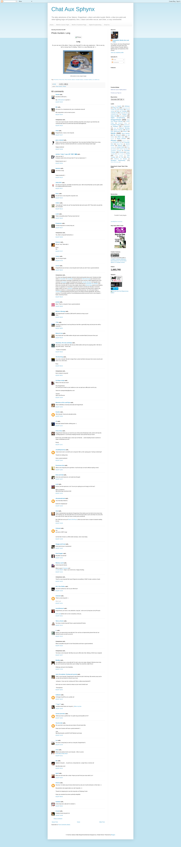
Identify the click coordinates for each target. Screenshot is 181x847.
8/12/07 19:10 (59, 699)
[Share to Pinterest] (67, 84)
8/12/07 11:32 (59, 425)
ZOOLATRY (59, 182)
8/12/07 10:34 (59, 397)
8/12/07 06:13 (59, 209)
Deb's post (58, 613)
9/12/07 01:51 (59, 755)
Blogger (113, 834)
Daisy (57, 193)
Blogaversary (125, 107)
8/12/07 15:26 (59, 645)
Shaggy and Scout (60, 544)
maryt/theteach (60, 608)
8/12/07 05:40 (59, 198)
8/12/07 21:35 (59, 744)
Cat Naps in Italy (60, 380)
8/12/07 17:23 (59, 669)
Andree (58, 203)
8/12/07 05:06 (59, 163)
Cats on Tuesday (121, 111)
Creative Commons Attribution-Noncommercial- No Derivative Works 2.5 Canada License (119, 261)
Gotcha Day (127, 124)
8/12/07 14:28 (59, 590)
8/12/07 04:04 (59, 114)
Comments (116, 62)
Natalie (57, 94)
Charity (121, 112)
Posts (114, 59)
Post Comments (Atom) (64, 824)
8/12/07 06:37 (59, 227)
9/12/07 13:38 (59, 815)
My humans (117, 135)
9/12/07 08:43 (59, 796)
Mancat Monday (124, 128)
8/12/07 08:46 (59, 306)
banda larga (89, 285)
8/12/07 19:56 (59, 718)
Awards (119, 106)
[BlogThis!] (62, 84)
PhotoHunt (56, 79)
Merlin (113, 133)
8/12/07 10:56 (59, 416)
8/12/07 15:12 (59, 625)
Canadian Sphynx (79, 79)
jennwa (57, 302)
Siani (57, 511)
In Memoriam (126, 126)
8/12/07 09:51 (59, 375)
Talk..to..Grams (60, 621)
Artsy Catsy (59, 430)
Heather (58, 412)
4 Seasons (65, 568)
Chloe (126, 112)
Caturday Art (114, 112)
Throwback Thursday (116, 150)
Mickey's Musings (60, 311)
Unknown (58, 528)
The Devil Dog (59, 357)
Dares (120, 116)
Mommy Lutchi (60, 563)
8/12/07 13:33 (59, 506)
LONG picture (60, 100)
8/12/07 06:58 (59, 237)
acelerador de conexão (92, 283)
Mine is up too (77, 706)
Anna (57, 749)
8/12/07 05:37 (59, 188)
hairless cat (96, 79)
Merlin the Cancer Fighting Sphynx (119, 89)
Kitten (115, 128)
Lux (57, 740)
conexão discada (86, 282)
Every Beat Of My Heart (61, 753)
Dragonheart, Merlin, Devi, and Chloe (121, 41)
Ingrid (57, 773)
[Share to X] (63, 84)
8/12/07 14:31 (59, 603)
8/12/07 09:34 (59, 366)
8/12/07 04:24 (59, 125)
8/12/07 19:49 (59, 708)
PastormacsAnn (60, 465)
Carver (57, 265)
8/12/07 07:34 (59, 260)
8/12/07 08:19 (59, 297)
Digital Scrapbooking (95, 24)
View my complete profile (117, 52)
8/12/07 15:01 (59, 616)
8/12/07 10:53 (59, 407)
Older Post (102, 822)
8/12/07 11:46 (59, 460)
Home (51, 24)
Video (128, 157)
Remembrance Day (117, 142)
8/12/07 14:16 (59, 572)
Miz (56, 107)
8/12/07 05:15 (59, 177)
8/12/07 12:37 (59, 479)
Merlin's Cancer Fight (62, 24)
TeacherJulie (59, 723)
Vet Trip (121, 157)
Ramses (58, 242)
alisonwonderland (60, 498)
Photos (64, 86)
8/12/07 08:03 (59, 270)
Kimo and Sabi (59, 475)
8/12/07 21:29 (59, 735)
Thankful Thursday (123, 148)
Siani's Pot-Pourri (72, 519)
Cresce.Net (58, 291)
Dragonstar (59, 223)
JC (56, 421)
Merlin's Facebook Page (79, 24)
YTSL (57, 322)
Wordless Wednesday (118, 160)
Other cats (120, 137)
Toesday (121, 152)
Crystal (58, 811)
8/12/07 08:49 (59, 317)
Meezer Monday (118, 129)
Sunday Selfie (120, 147)
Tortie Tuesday (120, 153)
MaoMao (58, 660)
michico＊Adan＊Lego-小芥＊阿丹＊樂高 (66, 154)
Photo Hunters (68, 79)
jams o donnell (59, 140)
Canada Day (114, 109)
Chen (57, 130)
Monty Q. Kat (59, 333)
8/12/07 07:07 (59, 251)
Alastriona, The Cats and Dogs (64, 342)
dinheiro (70, 288)
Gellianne (58, 695)
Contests (124, 114)
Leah (57, 484)
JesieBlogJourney (60, 449)
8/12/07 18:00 (59, 689)
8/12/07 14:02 (59, 548)
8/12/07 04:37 (59, 135)
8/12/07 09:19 (59, 337)
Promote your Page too (116, 92)
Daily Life (113, 116)
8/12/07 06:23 (59, 218)
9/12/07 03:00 (59, 777)
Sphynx (73, 79)
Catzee (57, 256)
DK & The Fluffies (60, 586)
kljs (57, 760)
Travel (128, 154)
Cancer (121, 109)
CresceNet (62, 279)
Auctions (113, 106)
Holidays (115, 126)
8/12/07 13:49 (59, 539)
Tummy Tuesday (119, 155)
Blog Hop (116, 108)
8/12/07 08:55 (59, 328)
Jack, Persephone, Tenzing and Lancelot (66, 674)
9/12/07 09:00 (59, 806)
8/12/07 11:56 (59, 469)
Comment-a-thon (114, 114)
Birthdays (127, 106)
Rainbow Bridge (126, 140)
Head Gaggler (59, 553)
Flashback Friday (122, 123)
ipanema (58, 168)
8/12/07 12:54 (59, 493)
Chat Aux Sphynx (73, 9)
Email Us (106, 24)
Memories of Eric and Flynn (63, 402)
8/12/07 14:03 (59, 557)
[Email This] (60, 84)
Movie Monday (126, 133)
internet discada (86, 279)
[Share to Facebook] (65, 84)
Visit (116, 221)
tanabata (58, 801)
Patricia (58, 782)
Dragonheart (116, 120)
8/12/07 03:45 (59, 102)
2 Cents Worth (59, 569)
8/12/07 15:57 (59, 655)
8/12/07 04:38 (59, 149)
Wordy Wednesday (115, 162)
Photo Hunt (61, 79)
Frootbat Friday (115, 124)
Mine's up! (58, 601)
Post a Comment (58, 818)
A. (56, 630)
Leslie (57, 214)
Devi (125, 116)
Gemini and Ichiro (60, 713)
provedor (64, 282)
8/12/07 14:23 (59, 581)
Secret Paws (120, 144)
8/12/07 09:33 (59, 352)
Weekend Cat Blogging (120, 158)
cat (93, 79)
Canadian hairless (88, 79)
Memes (125, 131)
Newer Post (55, 822)
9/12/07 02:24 (59, 768)
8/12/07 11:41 (59, 444)
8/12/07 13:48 (59, 523)
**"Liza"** (58, 704)
